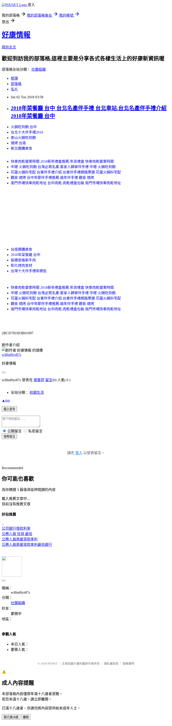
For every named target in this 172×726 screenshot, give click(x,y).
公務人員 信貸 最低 (17, 534)
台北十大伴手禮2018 (27, 132)
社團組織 (38, 69)
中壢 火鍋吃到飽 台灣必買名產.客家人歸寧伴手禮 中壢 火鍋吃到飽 (63, 167)
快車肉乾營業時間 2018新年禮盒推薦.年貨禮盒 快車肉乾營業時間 (62, 161)
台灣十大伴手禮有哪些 (29, 271)
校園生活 (37, 392)
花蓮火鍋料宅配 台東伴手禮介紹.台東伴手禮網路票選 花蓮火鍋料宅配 (66, 172)
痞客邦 (39, 380)
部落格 (16, 84)
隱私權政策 (111, 663)
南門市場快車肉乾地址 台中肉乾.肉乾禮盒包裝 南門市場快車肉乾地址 (66, 183)
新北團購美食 (21, 148)
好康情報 (16, 35)
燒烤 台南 (18, 143)
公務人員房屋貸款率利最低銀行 (27, 545)
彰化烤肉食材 (21, 265)
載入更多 (9, 409)
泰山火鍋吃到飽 (23, 138)
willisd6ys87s (11, 354)
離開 (26, 717)
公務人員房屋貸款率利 (20, 539)
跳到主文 (9, 47)
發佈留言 (9, 436)
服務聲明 (128, 663)
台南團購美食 (21, 249)
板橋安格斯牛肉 (23, 260)
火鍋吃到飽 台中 (24, 127)
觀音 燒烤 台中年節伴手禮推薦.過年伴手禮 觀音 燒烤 (52, 177)
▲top (6, 400)
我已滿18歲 (11, 717)
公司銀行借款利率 (16, 528)
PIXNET (52, 663)
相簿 (14, 78)
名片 (14, 89)
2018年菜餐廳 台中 (25, 255)
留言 (48, 380)
